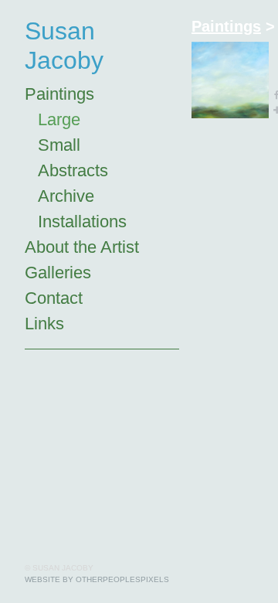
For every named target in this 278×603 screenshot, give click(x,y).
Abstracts (73, 170)
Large (59, 119)
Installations (82, 221)
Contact (54, 298)
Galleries (58, 272)
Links (44, 323)
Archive (66, 196)
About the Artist (82, 247)
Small (59, 145)
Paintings (59, 94)
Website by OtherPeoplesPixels (97, 579)
